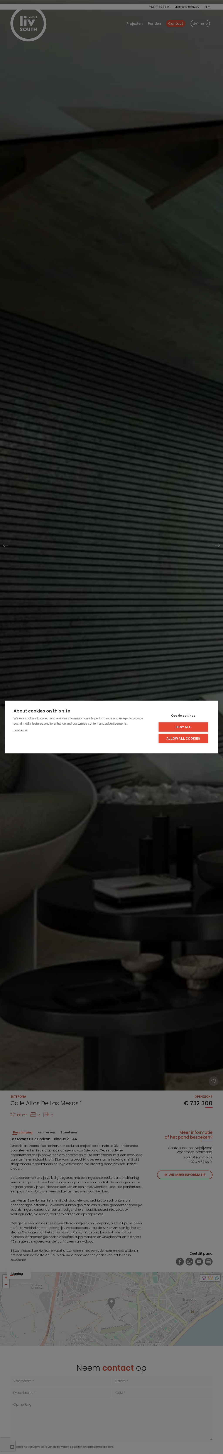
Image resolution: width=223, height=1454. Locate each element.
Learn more (20, 730)
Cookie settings (183, 715)
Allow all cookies (183, 738)
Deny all (183, 727)
